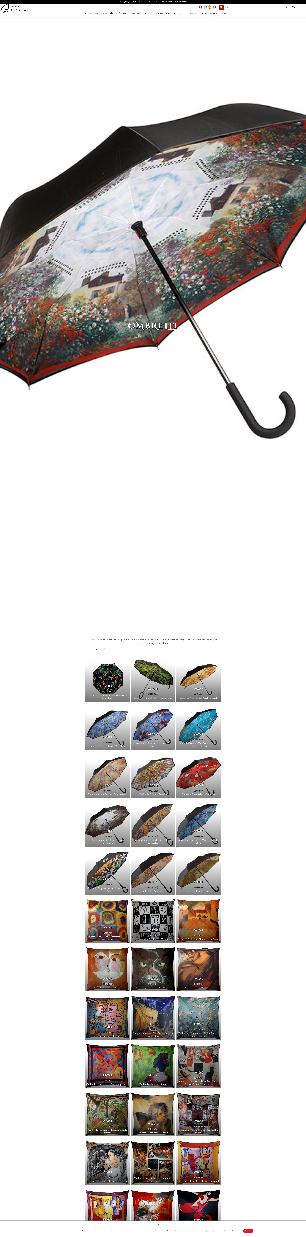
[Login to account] (293, 7)
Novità (97, 13)
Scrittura (194, 13)
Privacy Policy (231, 1231)
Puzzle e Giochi (218, 13)
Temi (105, 13)
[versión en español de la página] (209, 7)
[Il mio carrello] (287, 7)
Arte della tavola (118, 13)
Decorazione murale (160, 13)
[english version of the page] (205, 7)
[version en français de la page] (200, 7)
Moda (204, 13)
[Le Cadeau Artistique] (14, 8)
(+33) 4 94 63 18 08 (134, 2)
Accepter (248, 1231)
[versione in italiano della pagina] (214, 7)
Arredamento (180, 13)
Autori (88, 13)
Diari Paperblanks (139, 13)
